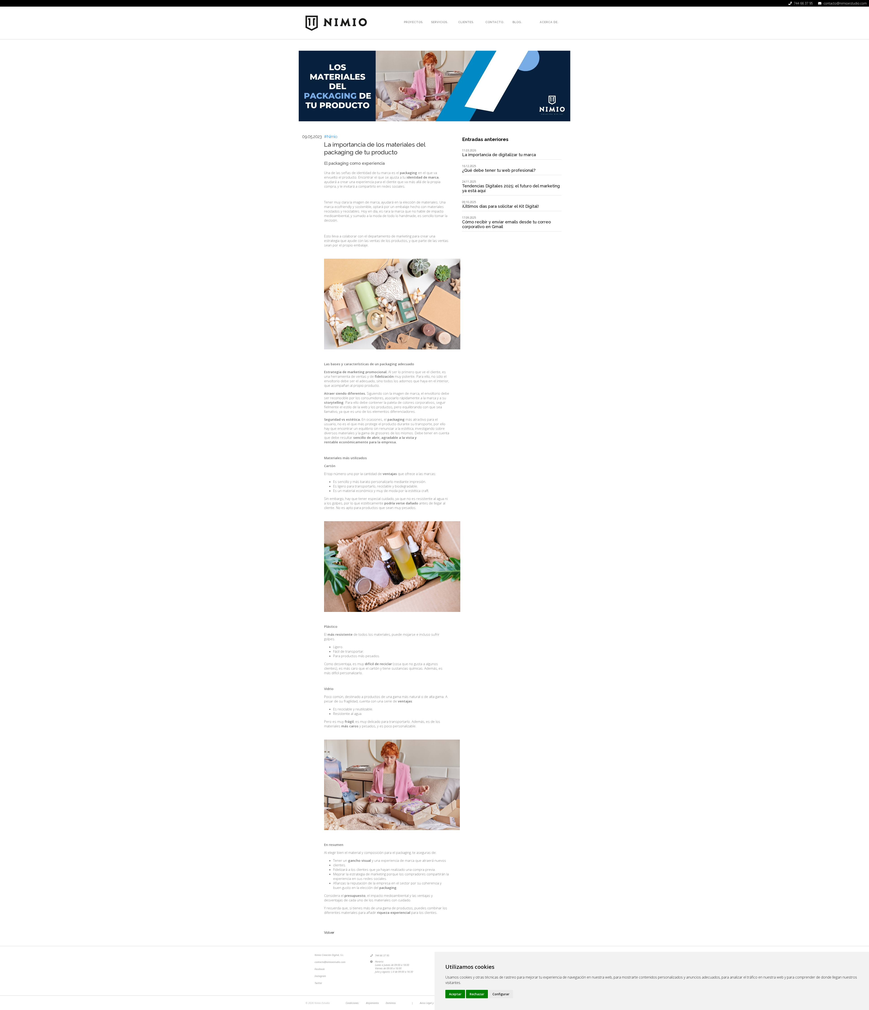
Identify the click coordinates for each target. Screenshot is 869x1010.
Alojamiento (372, 1003)
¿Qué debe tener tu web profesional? (498, 170)
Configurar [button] (500, 994)
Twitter (318, 983)
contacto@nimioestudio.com (330, 962)
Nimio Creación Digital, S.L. (329, 955)
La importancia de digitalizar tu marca (499, 154)
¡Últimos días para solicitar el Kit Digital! (500, 206)
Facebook (320, 969)
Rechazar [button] (477, 994)
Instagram (320, 976)
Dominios (391, 1003)
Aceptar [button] (455, 994)
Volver (329, 933)
